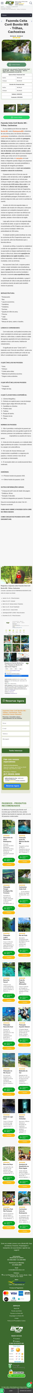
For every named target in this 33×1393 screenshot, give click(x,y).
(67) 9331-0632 (11, 1259)
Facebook (17, 1338)
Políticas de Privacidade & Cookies (16, 1320)
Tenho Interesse (15, 751)
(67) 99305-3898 (16, 1264)
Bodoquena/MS (18, 131)
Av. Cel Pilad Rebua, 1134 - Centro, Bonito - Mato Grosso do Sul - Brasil (17, 1275)
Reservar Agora (15, 700)
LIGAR (10, 1390)
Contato (16, 1318)
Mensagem (6, 739)
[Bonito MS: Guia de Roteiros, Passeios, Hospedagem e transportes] (9, 3)
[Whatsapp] (2, 1391)
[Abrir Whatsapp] (29, 1384)
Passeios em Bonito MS (16, 1313)
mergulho (19, 158)
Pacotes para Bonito (16, 1311)
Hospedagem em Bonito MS (16, 1316)
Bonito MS (4, 131)
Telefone (5, 734)
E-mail (4, 728)
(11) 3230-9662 (21, 1259)
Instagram (17, 1341)
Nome (4, 723)
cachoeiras (4, 136)
